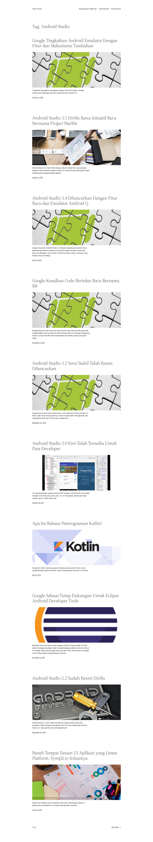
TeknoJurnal (37, 9)
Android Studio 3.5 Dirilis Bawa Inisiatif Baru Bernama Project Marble (74, 120)
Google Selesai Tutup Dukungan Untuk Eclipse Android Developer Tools (75, 598)
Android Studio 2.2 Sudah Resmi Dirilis (68, 678)
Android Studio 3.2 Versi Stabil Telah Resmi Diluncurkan (72, 365)
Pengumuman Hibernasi (88, 9)
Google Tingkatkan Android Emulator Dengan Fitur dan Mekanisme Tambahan (74, 43)
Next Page (116, 827)
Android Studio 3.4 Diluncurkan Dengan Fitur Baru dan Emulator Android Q (74, 200)
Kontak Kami (116, 9)
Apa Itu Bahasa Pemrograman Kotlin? (67, 523)
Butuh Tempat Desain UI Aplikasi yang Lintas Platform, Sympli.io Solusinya (74, 755)
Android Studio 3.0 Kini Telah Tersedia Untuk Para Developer (74, 445)
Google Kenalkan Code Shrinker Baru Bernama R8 (75, 283)
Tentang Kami (104, 9)
